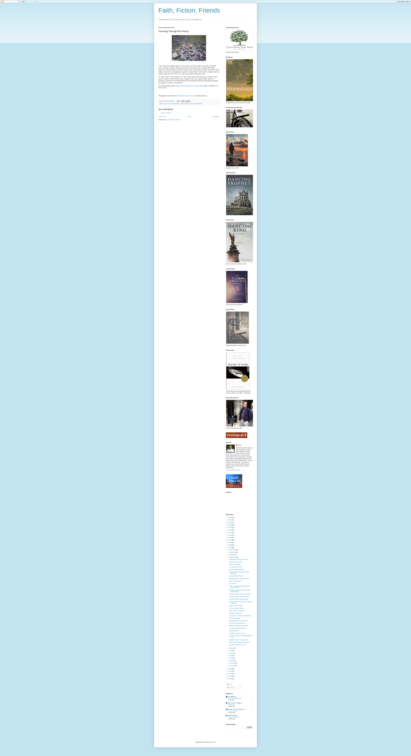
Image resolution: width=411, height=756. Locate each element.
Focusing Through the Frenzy (237, 628)
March (231, 660)
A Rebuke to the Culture (236, 562)
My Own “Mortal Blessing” (236, 569)
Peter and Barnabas (235, 564)
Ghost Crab (231, 704)
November (232, 552)
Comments (231, 687)
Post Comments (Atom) (173, 119)
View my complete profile (233, 470)
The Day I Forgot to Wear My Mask (239, 596)
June (230, 653)
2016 (229, 542)
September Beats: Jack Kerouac (238, 621)
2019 (229, 535)
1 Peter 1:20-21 (167, 103)
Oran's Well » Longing (234, 703)
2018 (229, 537)
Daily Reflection (176, 103)
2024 (229, 522)
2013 (229, 668)
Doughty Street (233, 631)
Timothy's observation (235, 613)
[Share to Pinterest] (189, 101)
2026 (229, 517)
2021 (229, 530)
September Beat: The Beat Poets (238, 640)
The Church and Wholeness (237, 623)
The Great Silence (233, 711)
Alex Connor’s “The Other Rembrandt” (240, 616)
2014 (229, 547)
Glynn (240, 445)
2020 (229, 532)
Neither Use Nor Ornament (236, 709)
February (232, 663)
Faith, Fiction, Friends (189, 10)
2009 (229, 679)
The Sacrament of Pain (235, 567)
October (231, 555)
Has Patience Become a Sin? (237, 645)
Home (189, 116)
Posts (230, 684)
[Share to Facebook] (187, 101)
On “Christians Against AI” (234, 698)
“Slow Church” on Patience (237, 610)
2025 (229, 520)
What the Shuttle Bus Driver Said (238, 625)
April (230, 658)
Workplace (200, 103)
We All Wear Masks (234, 618)
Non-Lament (232, 583)
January (231, 665)
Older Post (216, 116)
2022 (229, 527)
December (232, 549)
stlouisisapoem (232, 715)
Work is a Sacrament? (235, 581)
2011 (229, 674)
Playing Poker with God (236, 576)
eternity (182, 103)
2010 (229, 676)
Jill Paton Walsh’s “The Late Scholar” (239, 594)
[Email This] (181, 101)
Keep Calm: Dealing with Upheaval (239, 642)
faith (186, 103)
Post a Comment (166, 113)
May (230, 655)
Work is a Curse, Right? (236, 605)
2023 (229, 525)
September (232, 557)
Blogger (213, 742)
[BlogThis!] (183, 101)
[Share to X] (185, 101)
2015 (229, 545)
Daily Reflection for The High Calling (192, 86)
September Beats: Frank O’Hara (238, 559)
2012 (229, 671)
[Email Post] (177, 101)
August (231, 648)
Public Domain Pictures (185, 96)
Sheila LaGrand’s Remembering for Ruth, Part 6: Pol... (239, 586)
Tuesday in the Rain (233, 717)
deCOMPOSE (232, 697)
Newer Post (162, 116)
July (230, 650)
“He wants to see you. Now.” (237, 633)
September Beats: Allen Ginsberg (238, 599)
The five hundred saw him (236, 608)
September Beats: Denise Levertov (239, 578)
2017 (229, 540)
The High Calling (192, 103)
